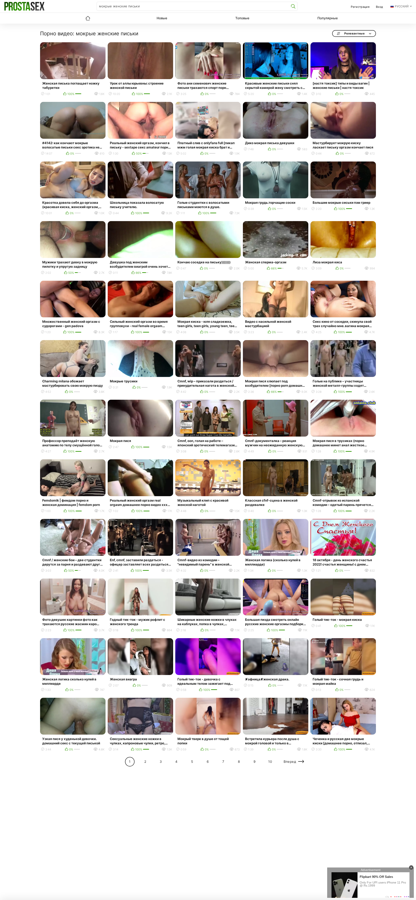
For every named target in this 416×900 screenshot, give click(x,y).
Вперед (290, 762)
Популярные (327, 18)
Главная (87, 18)
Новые (162, 18)
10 (270, 762)
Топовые (242, 18)
